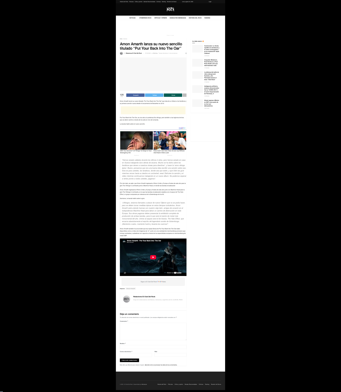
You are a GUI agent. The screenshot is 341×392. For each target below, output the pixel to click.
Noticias (132, 18)
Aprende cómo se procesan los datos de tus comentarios (161, 365)
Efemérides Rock (145, 18)
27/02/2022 (148, 53)
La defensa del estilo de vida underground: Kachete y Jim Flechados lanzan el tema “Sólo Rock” (211, 76)
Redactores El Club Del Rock (134, 53)
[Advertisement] (170, 27)
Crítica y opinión (139, 1)
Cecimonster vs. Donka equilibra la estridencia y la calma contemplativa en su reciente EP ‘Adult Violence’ (211, 49)
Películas (131, 1)
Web (156, 351)
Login (210, 1)
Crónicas (158, 1)
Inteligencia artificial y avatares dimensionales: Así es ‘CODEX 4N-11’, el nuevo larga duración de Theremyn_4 (211, 90)
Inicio (121, 39)
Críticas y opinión (160, 18)
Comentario (124, 321)
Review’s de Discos (171, 1)
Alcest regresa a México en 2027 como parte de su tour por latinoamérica (211, 103)
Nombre (123, 343)
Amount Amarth (130, 288)
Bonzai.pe (144, 384)
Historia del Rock (124, 1)
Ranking (164, 1)
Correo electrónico (126, 351)
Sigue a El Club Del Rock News (153, 282)
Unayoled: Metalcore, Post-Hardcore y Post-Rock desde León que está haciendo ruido (211, 62)
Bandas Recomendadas (149, 1)
